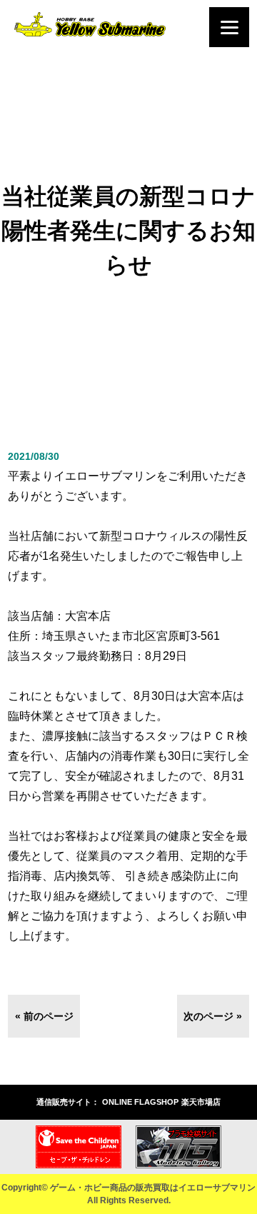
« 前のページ (44, 1016)
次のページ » (212, 1016)
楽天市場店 (201, 1102)
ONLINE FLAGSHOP (140, 1102)
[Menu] (229, 27)
